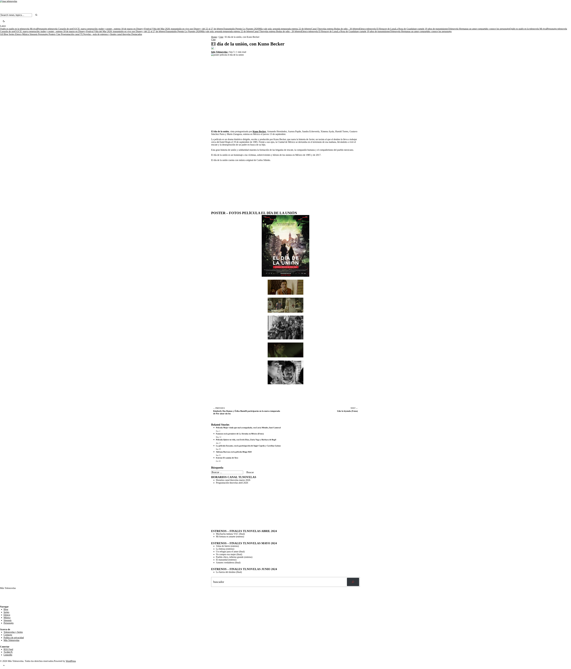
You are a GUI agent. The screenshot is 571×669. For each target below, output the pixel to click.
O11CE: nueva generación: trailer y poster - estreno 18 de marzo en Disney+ (108, 28)
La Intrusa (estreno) (225, 549)
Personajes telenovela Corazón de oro (55, 28)
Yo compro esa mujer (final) (229, 554)
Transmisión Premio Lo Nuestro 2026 (241, 28)
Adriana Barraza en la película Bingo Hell (234, 452)
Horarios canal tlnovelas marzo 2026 (233, 480)
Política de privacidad (14, 637)
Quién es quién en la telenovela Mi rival (18, 28)
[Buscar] (353, 582)
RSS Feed (6, 597)
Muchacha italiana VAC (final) (230, 534)
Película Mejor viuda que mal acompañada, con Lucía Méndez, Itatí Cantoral (248, 427)
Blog (6, 34)
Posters (52, 34)
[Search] (36, 15)
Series (12, 34)
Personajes (43, 34)
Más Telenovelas (11, 640)
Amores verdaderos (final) (228, 562)
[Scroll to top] (4, 666)
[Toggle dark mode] (4, 21)
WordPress (71, 661)
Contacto (8, 634)
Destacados (136, 34)
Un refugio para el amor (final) (230, 551)
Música (26, 34)
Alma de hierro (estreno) (227, 546)
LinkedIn (8, 655)
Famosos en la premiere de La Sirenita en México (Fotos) (240, 434)
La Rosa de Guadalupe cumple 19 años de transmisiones (421, 28)
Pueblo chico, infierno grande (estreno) (234, 557)
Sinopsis (34, 34)
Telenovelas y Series (13, 632)
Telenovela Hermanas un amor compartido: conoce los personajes (479, 28)
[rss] (2, 603)
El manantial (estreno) (226, 559)
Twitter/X (8, 652)
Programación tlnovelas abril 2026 (232, 482)
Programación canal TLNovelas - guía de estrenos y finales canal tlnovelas (96, 34)
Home (214, 37)
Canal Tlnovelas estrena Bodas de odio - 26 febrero (335, 28)
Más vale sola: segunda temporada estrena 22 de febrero (285, 28)
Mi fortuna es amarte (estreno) (230, 536)
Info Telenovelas (219, 52)
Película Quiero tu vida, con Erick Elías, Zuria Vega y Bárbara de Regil (246, 440)
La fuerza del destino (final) (229, 572)
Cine (58, 34)
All (2, 34)
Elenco (18, 34)
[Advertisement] (285, 185)
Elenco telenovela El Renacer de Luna (377, 28)
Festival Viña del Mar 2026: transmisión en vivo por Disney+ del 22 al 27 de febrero (183, 28)
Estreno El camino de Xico (227, 458)
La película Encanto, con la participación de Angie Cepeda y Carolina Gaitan (248, 446)
